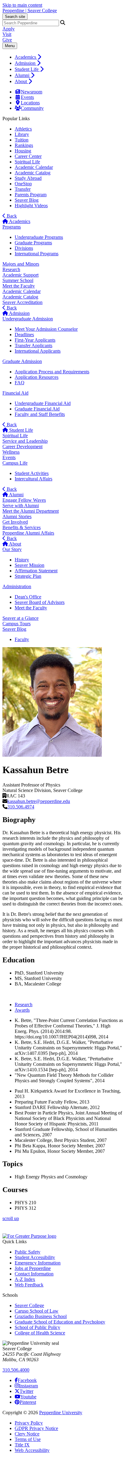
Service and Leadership (25, 441)
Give (7, 39)
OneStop (23, 183)
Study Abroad (28, 178)
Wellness (11, 452)
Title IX (22, 1444)
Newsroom (31, 91)
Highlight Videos (31, 205)
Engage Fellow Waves (24, 500)
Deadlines (24, 334)
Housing (23, 150)
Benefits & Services (21, 527)
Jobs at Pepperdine (33, 1268)
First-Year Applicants (35, 340)
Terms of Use (28, 1439)
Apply (8, 28)
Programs (11, 226)
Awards (22, 1010)
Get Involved (15, 522)
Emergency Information (38, 1262)
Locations (30, 102)
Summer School (17, 280)
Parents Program (30, 194)
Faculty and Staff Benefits (40, 414)
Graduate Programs (33, 242)
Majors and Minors (20, 264)
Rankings (24, 145)
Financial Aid (15, 393)
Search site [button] (15, 16)
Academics (26, 57)
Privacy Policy (29, 1422)
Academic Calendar (34, 167)
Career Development (22, 446)
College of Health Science (40, 1332)
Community (32, 108)
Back (11, 215)
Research (11, 269)
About (21, 81)
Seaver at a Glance (20, 618)
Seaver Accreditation (22, 302)
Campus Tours (16, 623)
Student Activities (32, 473)
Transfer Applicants (33, 345)
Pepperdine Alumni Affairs (28, 532)
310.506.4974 (20, 806)
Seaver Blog (27, 200)
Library (22, 134)
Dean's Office (28, 596)
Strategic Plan (28, 576)
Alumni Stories (16, 516)
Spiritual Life (27, 161)
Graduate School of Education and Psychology (60, 1321)
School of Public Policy (37, 1327)
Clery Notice (27, 1433)
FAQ (19, 382)
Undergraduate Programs (39, 237)
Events (27, 97)
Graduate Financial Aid (37, 408)
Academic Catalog (32, 172)
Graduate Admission (22, 361)
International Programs (36, 253)
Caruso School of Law (36, 1310)
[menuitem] (69, 57)
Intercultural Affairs (33, 478)
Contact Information (34, 1273)
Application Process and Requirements (52, 371)
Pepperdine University (60, 1412)
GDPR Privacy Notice (36, 1428)
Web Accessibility (32, 1450)
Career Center (28, 156)
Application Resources (36, 377)
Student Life (27, 69)
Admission (26, 63)
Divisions (24, 248)
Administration (16, 586)
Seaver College (29, 1305)
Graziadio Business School (41, 1316)
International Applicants (38, 351)
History (22, 559)
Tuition (21, 139)
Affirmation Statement (36, 570)
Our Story (12, 549)
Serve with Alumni (20, 505)
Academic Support (20, 274)
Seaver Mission (29, 565)
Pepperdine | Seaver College (29, 10)
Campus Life (15, 463)
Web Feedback (29, 1284)
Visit (6, 34)
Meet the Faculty (18, 285)
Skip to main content (22, 5)
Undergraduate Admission (27, 318)
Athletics (23, 128)
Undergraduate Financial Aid (43, 403)
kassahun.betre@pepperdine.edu (38, 801)
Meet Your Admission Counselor (46, 329)
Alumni (23, 75)
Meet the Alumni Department (30, 511)
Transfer (23, 189)
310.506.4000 (15, 1370)
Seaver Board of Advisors (40, 602)
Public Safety (27, 1251)
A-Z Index (25, 1279)
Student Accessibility (35, 1257)
